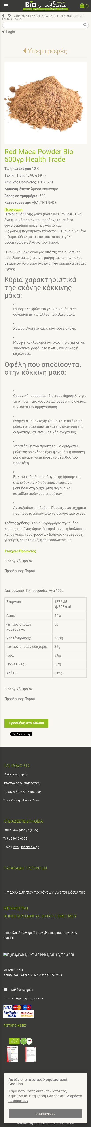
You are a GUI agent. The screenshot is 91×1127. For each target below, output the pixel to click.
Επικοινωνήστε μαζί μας (20, 830)
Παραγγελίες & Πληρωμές (22, 791)
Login (10, 32)
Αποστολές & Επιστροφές (21, 783)
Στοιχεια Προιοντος (20, 551)
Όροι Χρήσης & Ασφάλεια (21, 800)
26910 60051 (20, 838)
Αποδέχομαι (45, 1113)
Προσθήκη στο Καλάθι (26, 723)
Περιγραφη (13, 209)
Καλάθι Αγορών (20, 990)
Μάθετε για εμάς (15, 774)
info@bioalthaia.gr (26, 847)
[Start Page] (45, 6)
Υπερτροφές (48, 51)
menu (6, 5)
